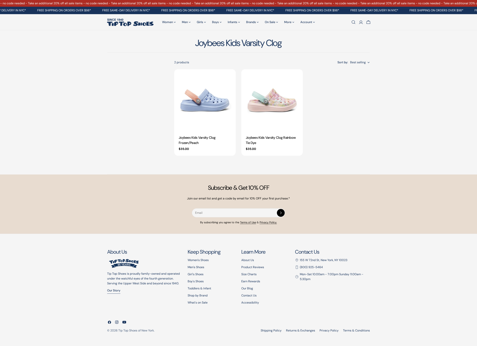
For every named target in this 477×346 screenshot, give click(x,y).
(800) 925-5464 (311, 267)
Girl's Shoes (195, 274)
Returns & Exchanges (300, 330)
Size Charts (249, 274)
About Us (247, 260)
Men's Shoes (196, 267)
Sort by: (342, 62)
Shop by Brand (198, 295)
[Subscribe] (281, 213)
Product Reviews (252, 267)
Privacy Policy (329, 330)
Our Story (113, 290)
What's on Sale (198, 302)
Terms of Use (248, 222)
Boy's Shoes (196, 281)
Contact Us (249, 295)
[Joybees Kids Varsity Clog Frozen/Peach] (205, 100)
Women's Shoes (198, 260)
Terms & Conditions (356, 330)
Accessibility (250, 302)
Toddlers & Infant (199, 288)
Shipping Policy (271, 330)
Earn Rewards (250, 281)
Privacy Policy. (268, 222)
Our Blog (247, 288)
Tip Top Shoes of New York (136, 330)
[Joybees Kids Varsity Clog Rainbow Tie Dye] (272, 100)
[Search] (353, 22)
